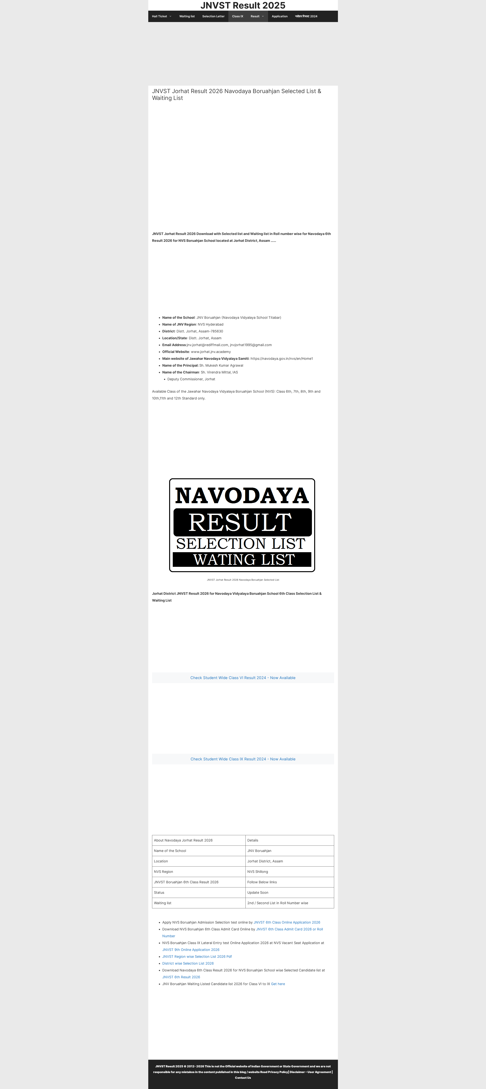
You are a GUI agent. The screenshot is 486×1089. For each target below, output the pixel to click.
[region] (243, 52)
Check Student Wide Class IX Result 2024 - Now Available (243, 759)
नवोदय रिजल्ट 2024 (306, 16)
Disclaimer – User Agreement (310, 1072)
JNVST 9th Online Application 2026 (190, 950)
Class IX (237, 16)
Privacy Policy (278, 1072)
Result (255, 16)
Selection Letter (213, 16)
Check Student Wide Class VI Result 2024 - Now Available (243, 677)
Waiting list (187, 16)
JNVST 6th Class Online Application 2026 (287, 922)
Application (280, 16)
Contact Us (243, 1078)
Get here (278, 984)
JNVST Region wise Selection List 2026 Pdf (197, 957)
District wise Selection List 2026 (188, 963)
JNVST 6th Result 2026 (181, 977)
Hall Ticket (159, 16)
